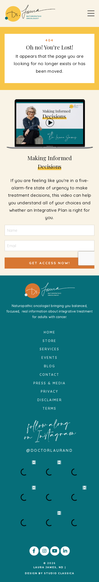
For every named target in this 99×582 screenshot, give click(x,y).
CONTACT (49, 375)
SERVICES (49, 349)
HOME (49, 332)
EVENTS (49, 358)
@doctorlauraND (49, 450)
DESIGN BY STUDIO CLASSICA (49, 573)
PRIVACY (49, 391)
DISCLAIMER (49, 400)
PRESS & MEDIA (49, 383)
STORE (49, 341)
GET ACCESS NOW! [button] (49, 263)
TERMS (49, 408)
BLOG (49, 366)
